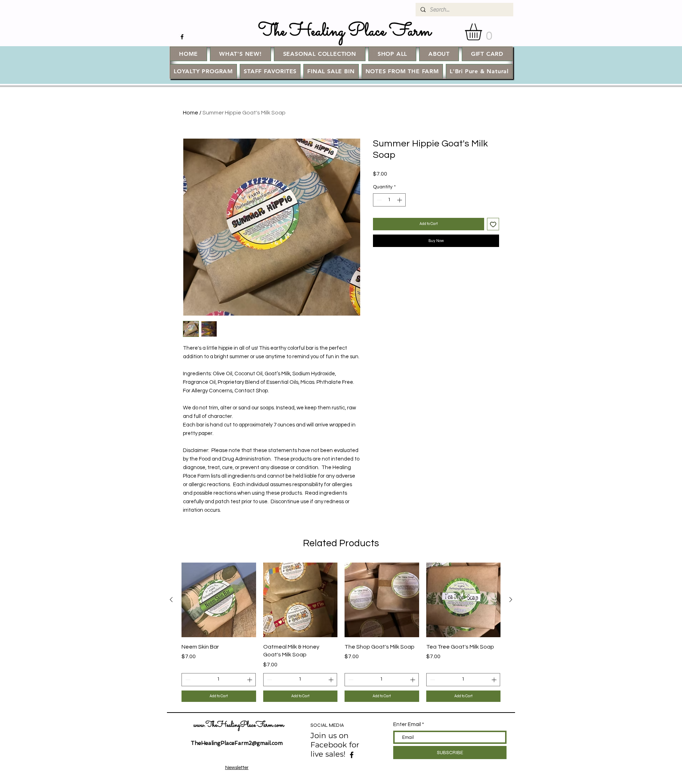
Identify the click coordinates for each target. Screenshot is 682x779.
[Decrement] (378, 200)
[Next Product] (511, 599)
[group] (341, 632)
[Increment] (400, 200)
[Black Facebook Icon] (182, 36)
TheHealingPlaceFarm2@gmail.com (237, 743)
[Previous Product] (171, 599)
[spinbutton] (389, 200)
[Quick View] (219, 600)
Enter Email (407, 724)
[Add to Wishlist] (493, 224)
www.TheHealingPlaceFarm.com (239, 725)
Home (190, 112)
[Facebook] (351, 755)
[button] (483, 31)
